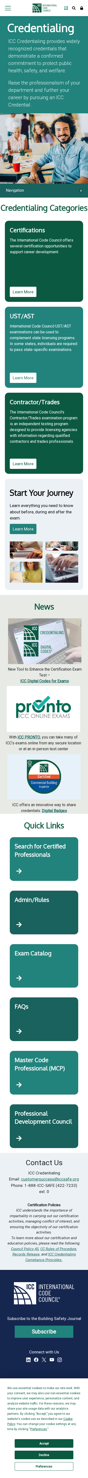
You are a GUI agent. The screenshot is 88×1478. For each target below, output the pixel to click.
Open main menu (7, 8)
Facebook (36, 1360)
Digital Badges (54, 810)
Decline (44, 1455)
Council (17, 1249)
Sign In (82, 8)
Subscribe (44, 1332)
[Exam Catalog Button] (19, 978)
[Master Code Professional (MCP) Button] (19, 1085)
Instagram (60, 1360)
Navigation (15, 190)
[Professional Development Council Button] (19, 1138)
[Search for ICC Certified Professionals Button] (19, 871)
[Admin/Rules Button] (19, 924)
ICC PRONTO (29, 737)
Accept (44, 1443)
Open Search (74, 8)
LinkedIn (28, 1360)
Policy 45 (31, 1249)
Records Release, (26, 1254)
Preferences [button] (38, 1429)
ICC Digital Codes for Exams (44, 681)
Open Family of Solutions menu (66, 8)
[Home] (43, 8)
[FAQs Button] (19, 1031)
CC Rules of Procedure (58, 1249)
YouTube (52, 1360)
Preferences (44, 1466)
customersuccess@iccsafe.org (50, 1179)
